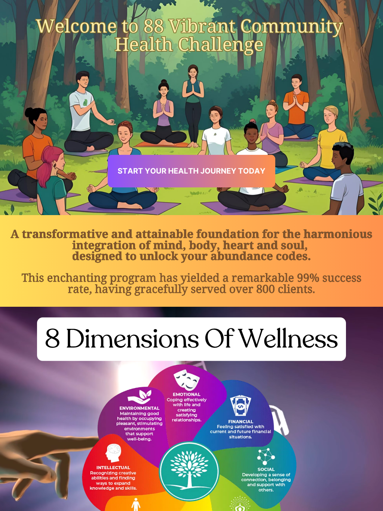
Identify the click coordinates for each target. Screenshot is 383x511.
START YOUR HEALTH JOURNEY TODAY (192, 170)
